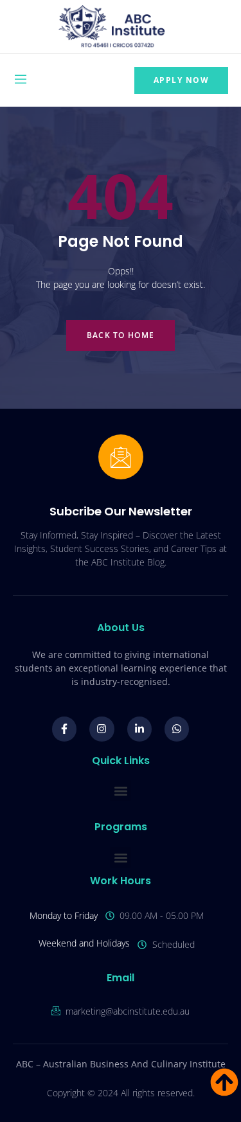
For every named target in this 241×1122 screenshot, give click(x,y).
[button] (120, 790)
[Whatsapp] (177, 729)
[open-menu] (20, 80)
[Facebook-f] (64, 729)
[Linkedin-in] (139, 729)
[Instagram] (101, 729)
